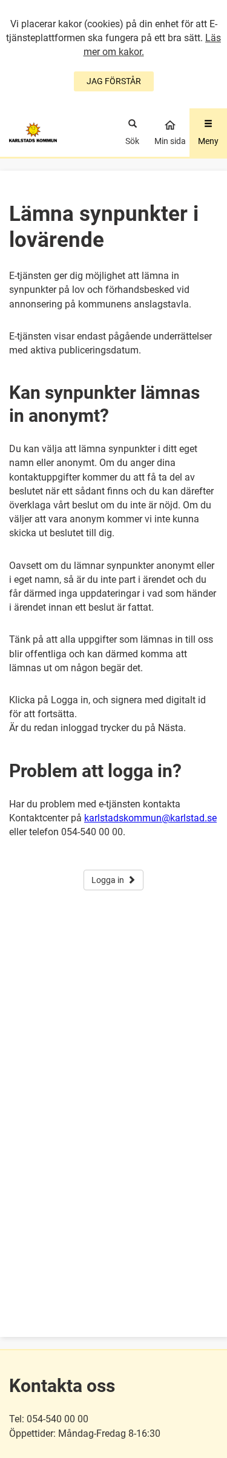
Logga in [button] (107, 880)
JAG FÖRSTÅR (114, 81)
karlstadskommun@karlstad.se (150, 818)
